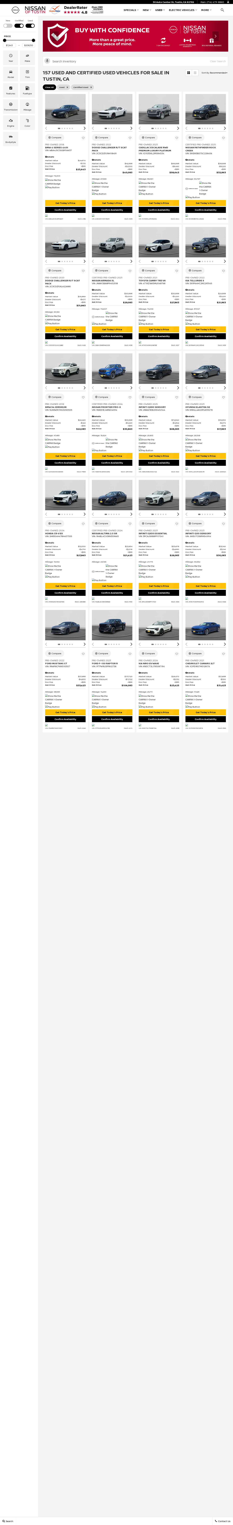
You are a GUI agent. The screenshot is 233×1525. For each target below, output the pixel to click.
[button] (222, 10)
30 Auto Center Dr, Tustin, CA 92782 (173, 1)
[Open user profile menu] (228, 1)
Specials (130, 10)
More (205, 10)
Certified (19, 20)
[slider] (4, 40)
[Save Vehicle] (83, 138)
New (146, 10)
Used (158, 10)
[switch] (7, 23)
